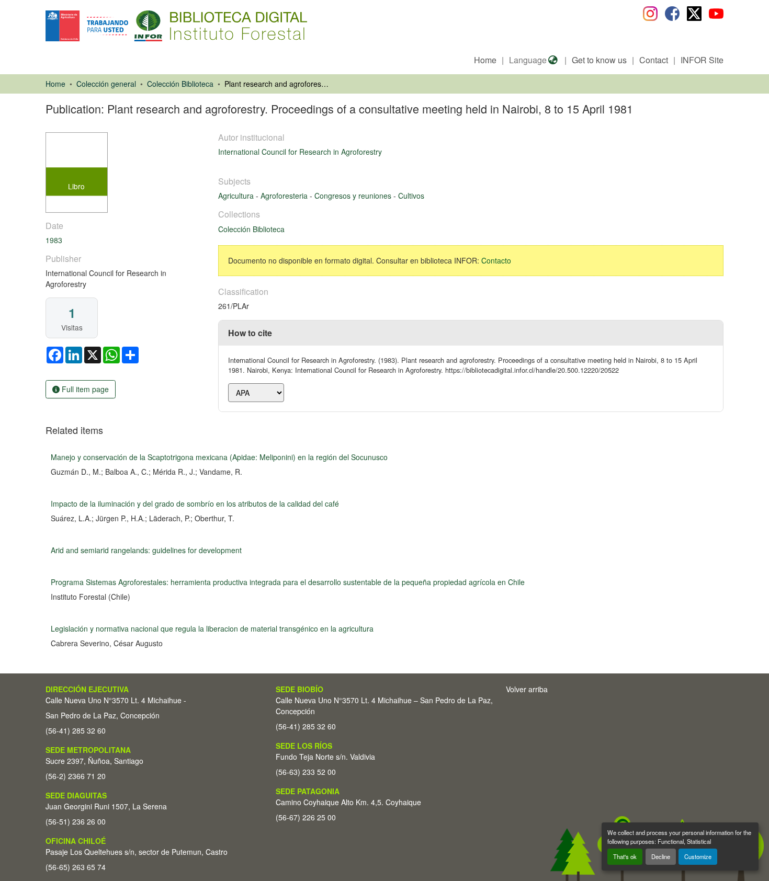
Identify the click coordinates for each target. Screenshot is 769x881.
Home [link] (55, 83)
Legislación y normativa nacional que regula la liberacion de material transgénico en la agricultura (212, 628)
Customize (697, 856)
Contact (653, 60)
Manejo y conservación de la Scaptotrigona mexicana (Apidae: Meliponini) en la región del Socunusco (219, 457)
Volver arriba (527, 689)
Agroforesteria (285, 195)
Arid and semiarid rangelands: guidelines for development (146, 550)
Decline (660, 856)
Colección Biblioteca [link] (180, 83)
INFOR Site (702, 60)
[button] (131, 25)
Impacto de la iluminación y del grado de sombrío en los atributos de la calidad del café (195, 503)
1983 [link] (54, 240)
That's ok (625, 856)
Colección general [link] (106, 83)
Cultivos (411, 195)
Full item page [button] (84, 389)
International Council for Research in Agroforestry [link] (300, 151)
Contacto (496, 260)
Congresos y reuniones (353, 195)
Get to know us (599, 60)
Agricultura (237, 195)
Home (485, 60)
